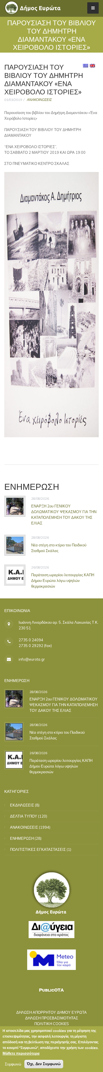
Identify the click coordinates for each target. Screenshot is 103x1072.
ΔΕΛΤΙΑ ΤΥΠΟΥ (23, 816)
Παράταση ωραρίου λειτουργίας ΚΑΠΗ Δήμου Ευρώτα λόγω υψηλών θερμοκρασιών (62, 580)
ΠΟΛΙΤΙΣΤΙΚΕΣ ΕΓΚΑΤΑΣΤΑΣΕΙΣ (38, 849)
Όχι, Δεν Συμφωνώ (44, 1064)
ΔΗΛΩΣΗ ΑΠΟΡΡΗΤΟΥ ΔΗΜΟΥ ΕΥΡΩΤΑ (51, 1012)
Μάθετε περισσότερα (21, 1053)
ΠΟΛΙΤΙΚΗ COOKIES (51, 1023)
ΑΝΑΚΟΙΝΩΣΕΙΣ (39, 100)
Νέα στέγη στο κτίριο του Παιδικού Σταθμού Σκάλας (57, 735)
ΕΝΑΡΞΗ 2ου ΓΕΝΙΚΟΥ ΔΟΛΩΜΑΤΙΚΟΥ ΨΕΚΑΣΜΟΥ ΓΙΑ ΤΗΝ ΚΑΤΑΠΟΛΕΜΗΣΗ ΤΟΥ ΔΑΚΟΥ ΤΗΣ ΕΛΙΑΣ (63, 514)
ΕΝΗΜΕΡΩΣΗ (22, 838)
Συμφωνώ (13, 1064)
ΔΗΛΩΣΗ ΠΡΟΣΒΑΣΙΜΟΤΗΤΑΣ (51, 1018)
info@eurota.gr (32, 659)
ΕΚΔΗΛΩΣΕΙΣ (22, 805)
